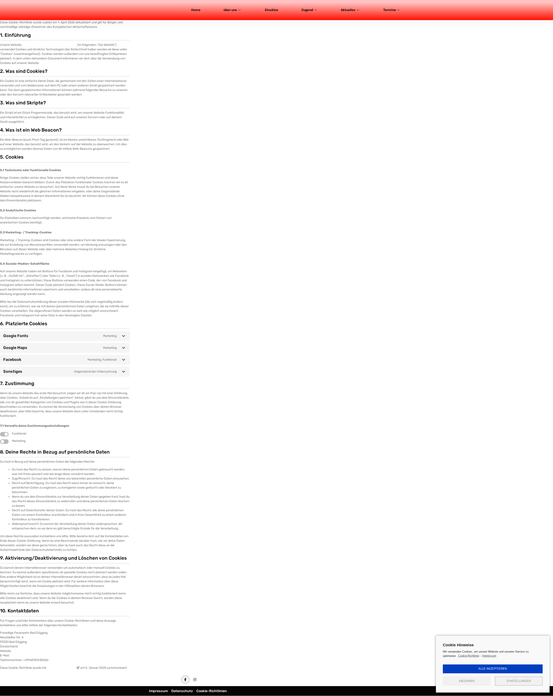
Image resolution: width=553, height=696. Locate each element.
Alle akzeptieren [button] (492, 668)
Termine (389, 10)
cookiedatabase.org (61, 668)
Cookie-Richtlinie (468, 655)
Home (195, 10)
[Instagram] (195, 679)
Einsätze (271, 10)
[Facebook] (185, 679)
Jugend (307, 10)
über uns (230, 10)
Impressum (489, 655)
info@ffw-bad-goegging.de (30, 655)
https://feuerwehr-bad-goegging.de (49, 45)
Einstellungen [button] (519, 681)
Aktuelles (348, 10)
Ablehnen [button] (466, 681)
